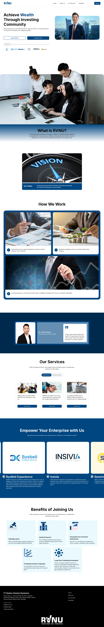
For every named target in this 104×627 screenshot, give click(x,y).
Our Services (71, 3)
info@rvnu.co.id (8, 604)
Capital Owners (46, 375)
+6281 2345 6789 (8, 609)
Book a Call (27, 406)
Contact (97, 3)
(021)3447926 (7, 607)
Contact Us (37, 38)
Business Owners (57, 375)
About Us (62, 3)
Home (54, 3)
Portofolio (81, 3)
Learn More (15, 38)
